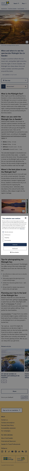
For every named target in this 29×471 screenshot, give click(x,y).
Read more (22, 228)
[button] (14, 252)
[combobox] (25, 218)
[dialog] (14, 235)
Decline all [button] (15, 248)
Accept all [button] (15, 244)
